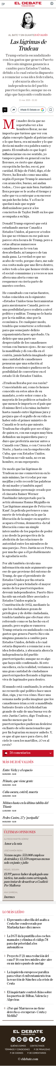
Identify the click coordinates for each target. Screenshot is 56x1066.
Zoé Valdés (41, 35)
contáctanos (37, 1046)
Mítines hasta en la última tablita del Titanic (25, 804)
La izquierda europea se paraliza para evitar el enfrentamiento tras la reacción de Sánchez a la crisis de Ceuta (30, 977)
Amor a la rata (13, 843)
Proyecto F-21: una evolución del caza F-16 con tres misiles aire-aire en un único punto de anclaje (29, 959)
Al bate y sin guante (21, 35)
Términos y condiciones (17, 1049)
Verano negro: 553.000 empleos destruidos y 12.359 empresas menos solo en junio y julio (27, 859)
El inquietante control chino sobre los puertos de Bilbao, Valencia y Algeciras (29, 996)
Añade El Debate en (30, 109)
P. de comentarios (36, 1053)
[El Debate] (28, 3)
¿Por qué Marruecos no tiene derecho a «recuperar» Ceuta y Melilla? (26, 1012)
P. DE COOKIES (16, 1053)
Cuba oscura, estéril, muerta (20, 792)
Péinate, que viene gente (17, 781)
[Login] (52, 4)
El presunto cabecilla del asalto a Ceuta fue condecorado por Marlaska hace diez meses (28, 923)
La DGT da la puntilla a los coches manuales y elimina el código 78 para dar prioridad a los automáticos (28, 941)
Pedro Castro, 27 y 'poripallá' (20, 818)
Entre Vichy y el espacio (17, 770)
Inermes (9, 897)
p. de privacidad (42, 1049)
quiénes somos (18, 1046)
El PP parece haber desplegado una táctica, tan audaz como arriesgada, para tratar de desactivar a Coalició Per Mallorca (26, 880)
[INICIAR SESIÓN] (52, 4)
